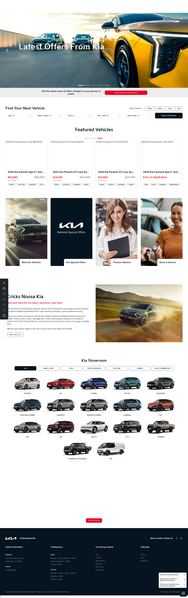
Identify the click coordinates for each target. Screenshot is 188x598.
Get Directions (94, 521)
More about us (15, 335)
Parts (143, 558)
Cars (97, 555)
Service (143, 555)
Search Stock (100, 561)
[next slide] (181, 50)
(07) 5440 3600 (10, 570)
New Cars (99, 564)
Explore (24, 56)
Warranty (144, 561)
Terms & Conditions (54, 592)
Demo (160, 108)
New (150, 108)
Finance (98, 558)
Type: (10, 116)
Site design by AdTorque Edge (171, 592)
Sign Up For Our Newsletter (126, 93)
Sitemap (66, 592)
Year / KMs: (102, 116)
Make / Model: (43, 116)
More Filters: (132, 116)
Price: (70, 116)
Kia (179, 108)
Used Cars (99, 570)
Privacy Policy (41, 592)
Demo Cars (100, 567)
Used (170, 108)
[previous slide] (7, 50)
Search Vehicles (168, 116)
